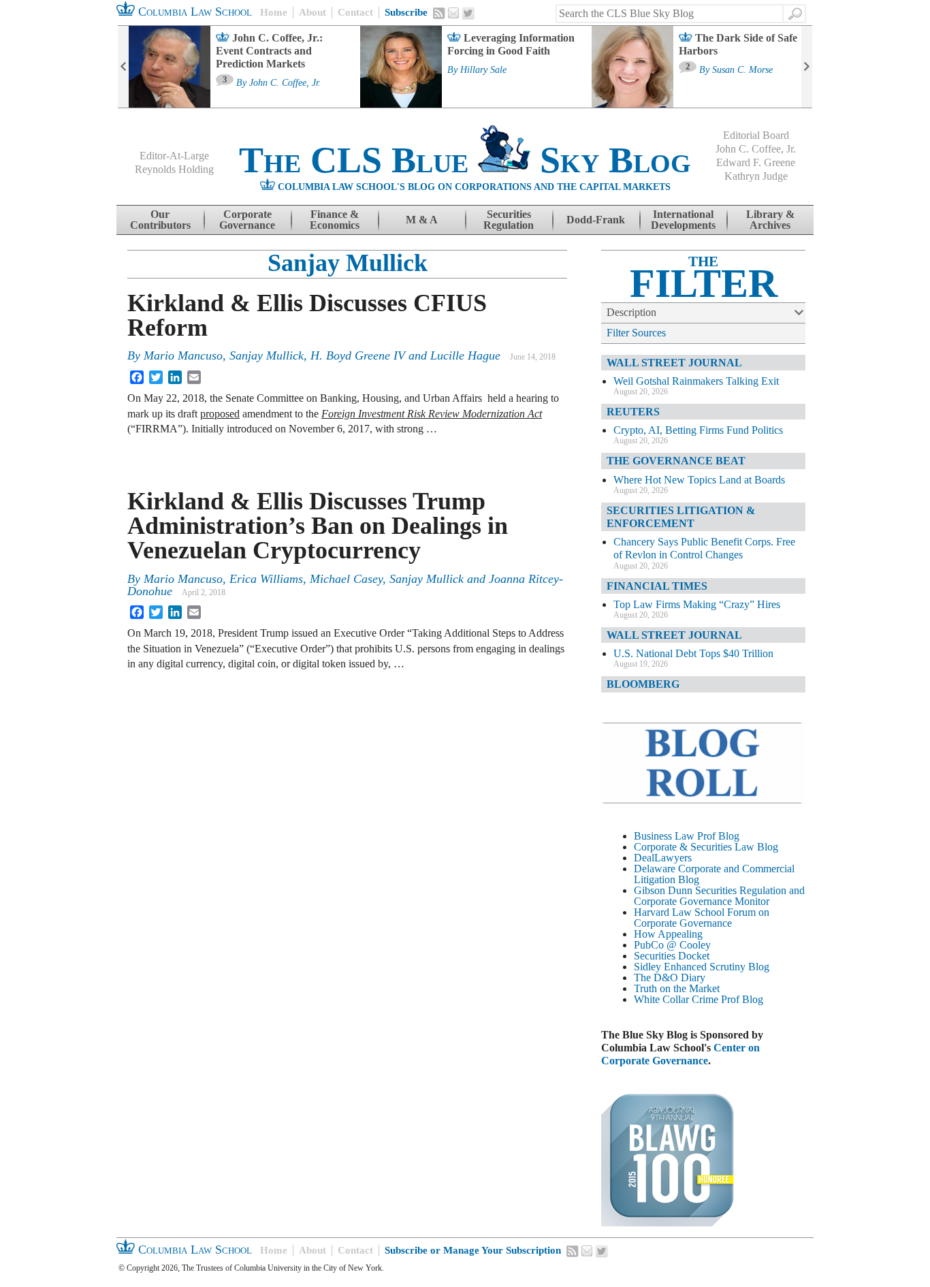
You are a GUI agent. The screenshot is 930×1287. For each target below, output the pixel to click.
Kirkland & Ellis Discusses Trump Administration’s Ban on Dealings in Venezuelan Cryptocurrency (317, 526)
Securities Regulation (508, 219)
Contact (355, 12)
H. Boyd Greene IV (357, 355)
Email (453, 12)
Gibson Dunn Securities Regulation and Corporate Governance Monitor (719, 896)
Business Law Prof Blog (686, 836)
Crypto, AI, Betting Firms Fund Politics (698, 430)
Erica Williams (266, 579)
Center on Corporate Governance (680, 1054)
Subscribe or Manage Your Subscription (473, 1250)
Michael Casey (346, 579)
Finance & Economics (334, 219)
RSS (439, 13)
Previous (123, 67)
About (312, 12)
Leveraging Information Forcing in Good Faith (511, 44)
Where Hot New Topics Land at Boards (699, 480)
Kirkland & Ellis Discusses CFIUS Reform (307, 315)
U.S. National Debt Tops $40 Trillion (693, 653)
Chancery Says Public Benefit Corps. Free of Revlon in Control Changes (704, 548)
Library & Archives (770, 219)
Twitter (468, 13)
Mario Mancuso (183, 355)
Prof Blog (742, 999)
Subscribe (406, 12)
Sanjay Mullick (348, 263)
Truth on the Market (677, 988)
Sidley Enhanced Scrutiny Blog (701, 966)
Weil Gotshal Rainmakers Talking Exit (696, 381)
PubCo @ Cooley (672, 945)
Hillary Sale (483, 70)
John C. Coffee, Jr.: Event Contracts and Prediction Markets (269, 50)
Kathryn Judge (756, 176)
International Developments (683, 219)
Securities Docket (671, 956)
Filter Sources (636, 332)
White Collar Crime (676, 999)
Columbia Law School (193, 11)
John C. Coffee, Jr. (285, 83)
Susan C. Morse (742, 70)
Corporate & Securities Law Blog (706, 847)
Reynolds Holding (174, 169)
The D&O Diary (669, 977)
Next (806, 67)
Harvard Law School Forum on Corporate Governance (701, 917)
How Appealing (668, 934)
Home (273, 12)
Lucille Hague (465, 355)
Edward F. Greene (755, 162)
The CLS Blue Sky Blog (465, 160)
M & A (422, 219)
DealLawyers (663, 857)
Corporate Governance (247, 219)
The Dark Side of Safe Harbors (738, 44)
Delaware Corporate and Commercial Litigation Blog (714, 874)
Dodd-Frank (595, 219)
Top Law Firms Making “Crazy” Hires (696, 604)
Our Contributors (160, 219)
